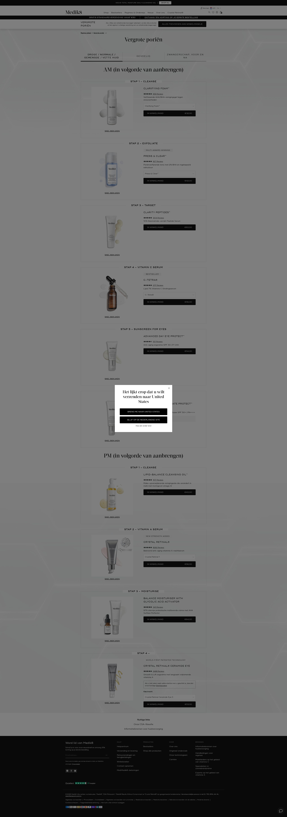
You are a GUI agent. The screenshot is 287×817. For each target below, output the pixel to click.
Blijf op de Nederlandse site (143, 420)
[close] (169, 388)
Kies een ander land (143, 426)
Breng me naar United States (143, 412)
